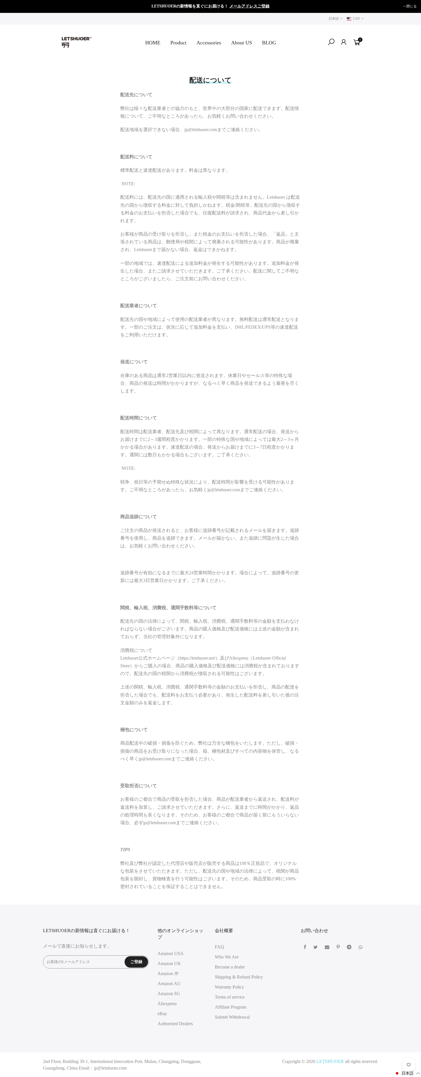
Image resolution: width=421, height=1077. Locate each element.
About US (241, 43)
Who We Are (227, 956)
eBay (162, 1013)
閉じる (12, 6)
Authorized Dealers (175, 1023)
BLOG (269, 43)
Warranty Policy (229, 987)
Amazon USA (171, 953)
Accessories (208, 43)
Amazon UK (169, 963)
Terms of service (230, 997)
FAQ (219, 946)
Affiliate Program (230, 1007)
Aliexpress (167, 1003)
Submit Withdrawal (232, 1017)
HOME (152, 43)
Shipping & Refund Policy (239, 977)
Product (178, 43)
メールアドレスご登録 (249, 6)
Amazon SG (169, 993)
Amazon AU (169, 983)
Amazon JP (168, 973)
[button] (407, 1073)
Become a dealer (230, 966)
